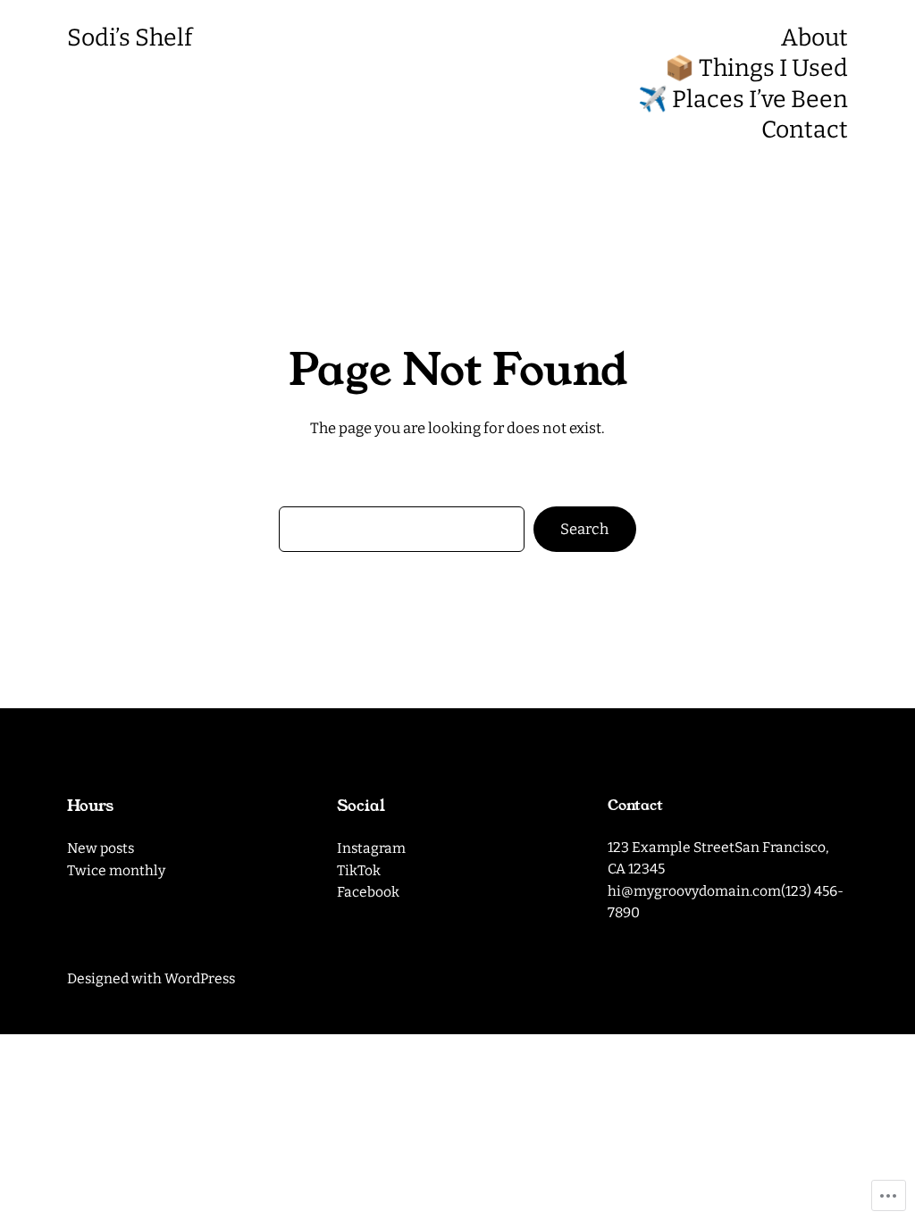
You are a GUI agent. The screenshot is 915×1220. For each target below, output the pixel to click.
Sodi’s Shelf (129, 37)
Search (584, 529)
